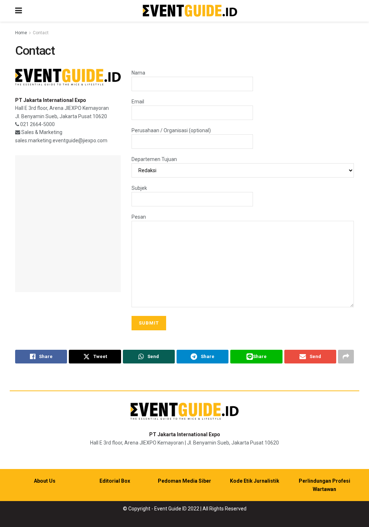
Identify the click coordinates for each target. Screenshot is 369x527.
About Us (44, 481)
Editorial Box (114, 481)
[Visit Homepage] (190, 11)
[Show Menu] (18, 11)
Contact (41, 32)
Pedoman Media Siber (184, 481)
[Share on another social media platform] (346, 356)
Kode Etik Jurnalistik (254, 481)
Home (21, 32)
